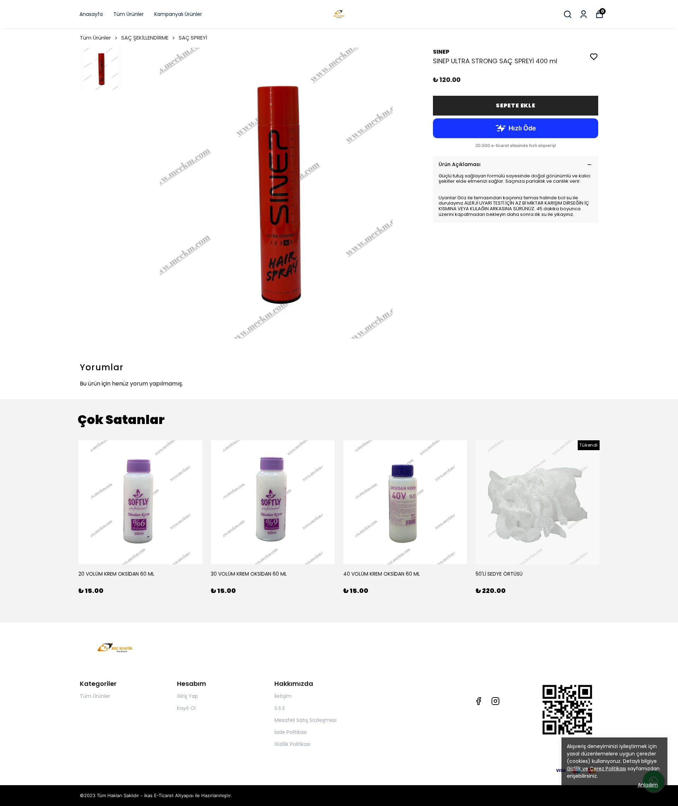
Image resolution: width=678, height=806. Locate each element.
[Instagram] (495, 701)
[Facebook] (478, 701)
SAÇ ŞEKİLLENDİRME (144, 37)
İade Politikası (290, 732)
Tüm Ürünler (128, 14)
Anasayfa (91, 14)
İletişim (283, 696)
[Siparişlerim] (583, 14)
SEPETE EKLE (515, 105)
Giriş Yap (187, 696)
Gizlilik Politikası (292, 744)
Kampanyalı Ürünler (178, 14)
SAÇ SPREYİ (193, 37)
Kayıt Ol (186, 708)
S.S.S (279, 708)
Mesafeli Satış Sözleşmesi (305, 720)
